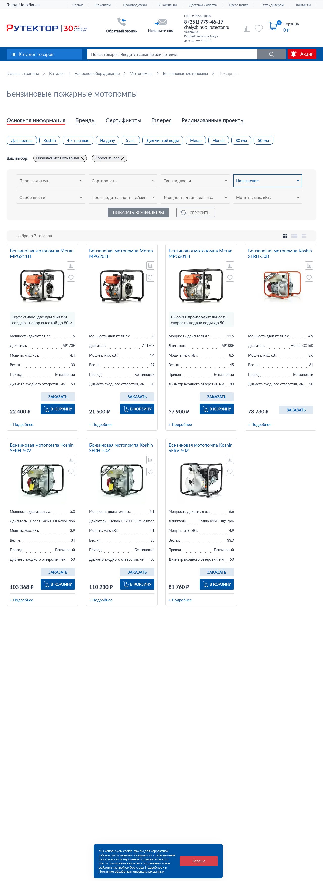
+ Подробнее (21, 424)
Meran (196, 140)
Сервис (77, 5)
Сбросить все (107, 157)
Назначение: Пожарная (57, 157)
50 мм (263, 140)
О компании (168, 5)
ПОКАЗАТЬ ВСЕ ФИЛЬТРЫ (138, 212)
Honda (219, 140)
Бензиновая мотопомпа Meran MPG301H (200, 253)
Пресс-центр (238, 5)
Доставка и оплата (203, 5)
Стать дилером (272, 5)
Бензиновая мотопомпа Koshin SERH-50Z (121, 447)
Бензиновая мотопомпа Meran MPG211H (42, 253)
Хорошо (198, 861)
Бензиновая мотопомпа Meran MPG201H (121, 253)
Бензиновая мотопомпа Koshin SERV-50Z (200, 447)
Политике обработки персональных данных (131, 871)
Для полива (22, 140)
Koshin (50, 140)
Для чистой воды (163, 140)
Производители (135, 5)
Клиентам (103, 5)
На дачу (107, 140)
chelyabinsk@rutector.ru (206, 27)
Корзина (291, 24)
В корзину (61, 409)
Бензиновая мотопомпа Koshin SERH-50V (42, 447)
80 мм (241, 140)
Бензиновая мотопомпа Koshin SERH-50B (280, 253)
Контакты (303, 5)
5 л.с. (131, 140)
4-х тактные (78, 140)
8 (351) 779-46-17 (203, 22)
